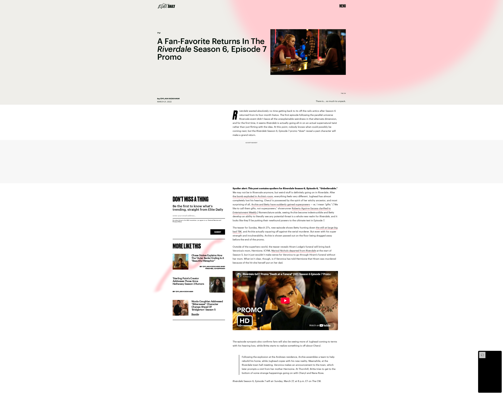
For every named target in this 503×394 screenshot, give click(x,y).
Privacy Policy (177, 221)
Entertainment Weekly (245, 212)
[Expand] (481, 353)
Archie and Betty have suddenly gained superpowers (280, 204)
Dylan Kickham (169, 98)
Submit (217, 232)
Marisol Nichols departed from (293, 250)
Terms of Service (213, 220)
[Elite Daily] (166, 6)
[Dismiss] (499, 353)
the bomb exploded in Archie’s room (253, 196)
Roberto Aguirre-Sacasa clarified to (311, 208)
